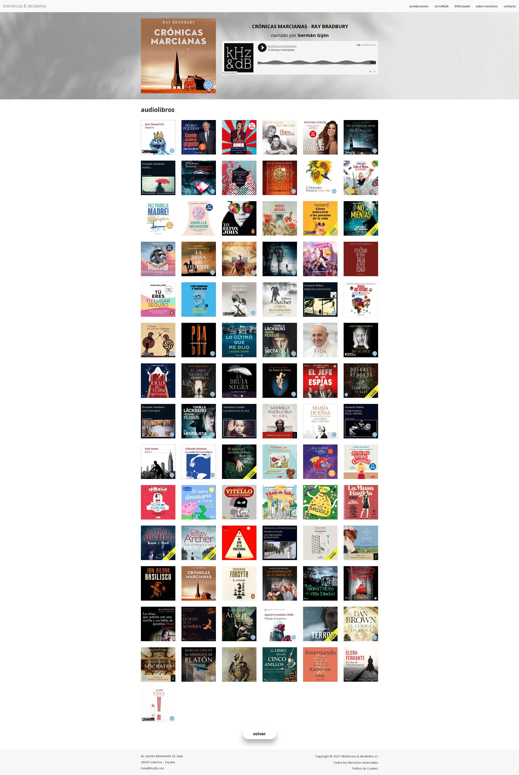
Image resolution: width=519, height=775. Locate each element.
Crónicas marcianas (255, 78)
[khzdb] (24, 6)
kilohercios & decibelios (233, 78)
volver (259, 733)
